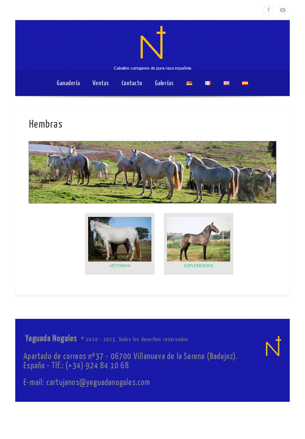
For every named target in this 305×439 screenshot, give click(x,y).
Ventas (101, 83)
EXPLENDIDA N (198, 265)
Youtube (282, 10)
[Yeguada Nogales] (152, 63)
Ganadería (68, 83)
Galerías (164, 83)
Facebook (268, 10)
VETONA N (120, 265)
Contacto (132, 83)
